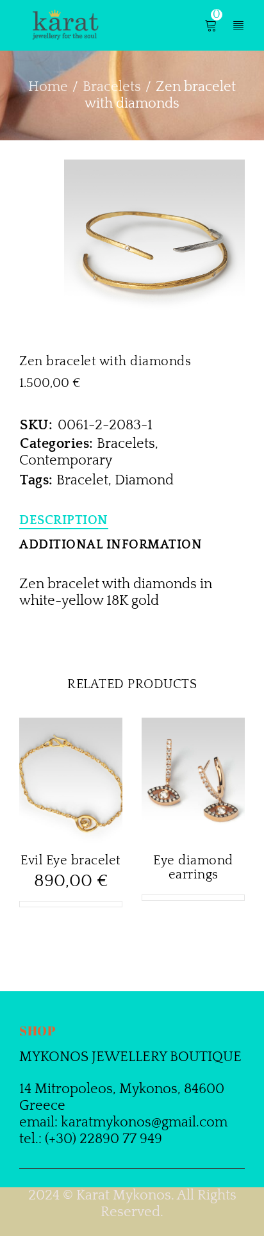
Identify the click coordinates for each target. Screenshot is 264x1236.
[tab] (63, 520)
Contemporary (65, 460)
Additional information (110, 545)
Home (48, 87)
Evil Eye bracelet (71, 860)
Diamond (144, 480)
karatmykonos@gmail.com (144, 1122)
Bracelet (82, 480)
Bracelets (112, 87)
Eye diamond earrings (193, 867)
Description (63, 520)
